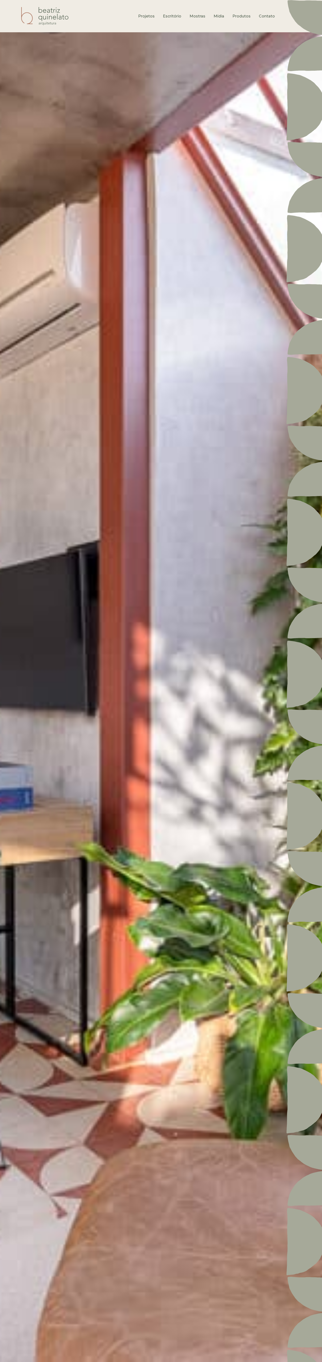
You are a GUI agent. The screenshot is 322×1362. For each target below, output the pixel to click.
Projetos (146, 16)
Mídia (219, 16)
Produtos (241, 16)
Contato (267, 16)
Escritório (172, 16)
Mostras (197, 16)
